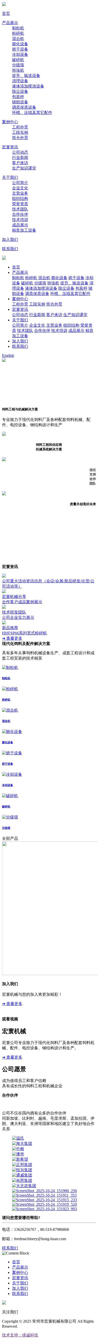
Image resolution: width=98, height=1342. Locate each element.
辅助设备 (20, 102)
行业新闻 (20, 157)
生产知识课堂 (24, 168)
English (8, 355)
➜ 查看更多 (12, 638)
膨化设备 (20, 44)
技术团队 (20, 209)
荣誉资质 (20, 204)
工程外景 (20, 127)
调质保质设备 (24, 107)
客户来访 (20, 163)
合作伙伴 (20, 214)
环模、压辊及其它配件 (32, 112)
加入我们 (10, 239)
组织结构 (20, 198)
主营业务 (20, 193)
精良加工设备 (24, 230)
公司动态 (20, 152)
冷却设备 (20, 54)
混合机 (18, 38)
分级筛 (18, 65)
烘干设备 (20, 49)
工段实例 (20, 132)
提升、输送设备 (26, 75)
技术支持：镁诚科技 (20, 1335)
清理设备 (20, 81)
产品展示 (10, 23)
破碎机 (18, 60)
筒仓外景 (20, 138)
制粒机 (18, 28)
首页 (6, 13)
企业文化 (20, 188)
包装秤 (18, 97)
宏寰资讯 (10, 147)
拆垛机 (18, 70)
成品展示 (20, 225)
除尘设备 (20, 91)
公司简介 (20, 183)
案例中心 (10, 122)
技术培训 (20, 220)
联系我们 (10, 249)
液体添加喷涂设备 (28, 86)
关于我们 (10, 177)
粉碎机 (18, 33)
